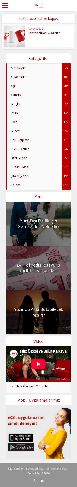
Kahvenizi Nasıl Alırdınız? (44, 33)
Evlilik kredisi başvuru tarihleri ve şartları (38, 268)
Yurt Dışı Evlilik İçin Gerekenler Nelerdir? (38, 223)
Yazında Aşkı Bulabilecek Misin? (38, 312)
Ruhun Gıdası (36, 28)
